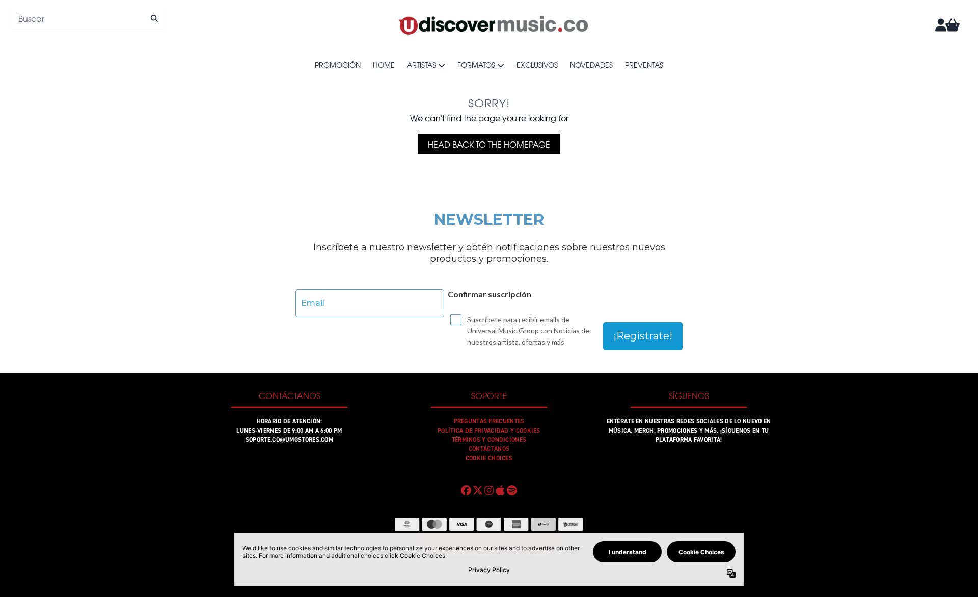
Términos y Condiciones (489, 440)
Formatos (476, 65)
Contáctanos (489, 449)
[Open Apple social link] (500, 490)
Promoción (338, 65)
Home (384, 65)
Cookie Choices (489, 458)
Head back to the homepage (489, 144)
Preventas (644, 65)
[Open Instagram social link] (489, 490)
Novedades (591, 65)
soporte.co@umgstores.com (289, 440)
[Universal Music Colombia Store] (492, 24)
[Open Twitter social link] (477, 490)
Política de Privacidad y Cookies (489, 431)
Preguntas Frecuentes (489, 421)
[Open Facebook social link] (466, 490)
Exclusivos (537, 65)
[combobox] (88, 18)
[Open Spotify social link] (512, 490)
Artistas (421, 65)
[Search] (154, 18)
